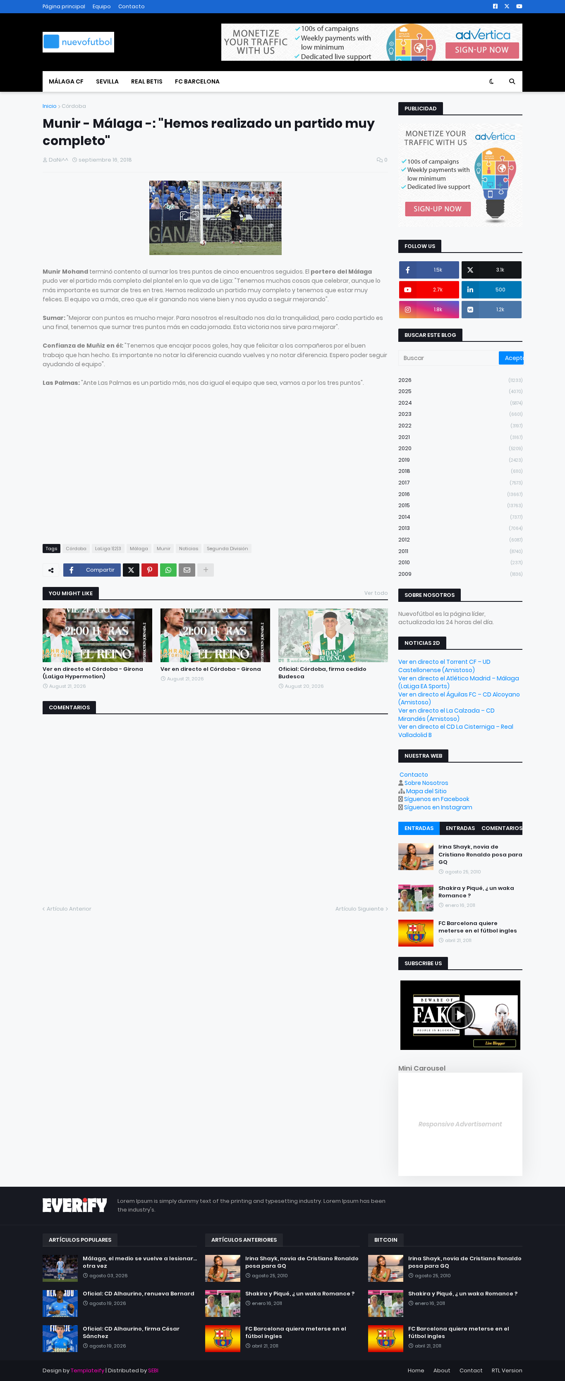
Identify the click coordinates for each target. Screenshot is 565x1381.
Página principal (64, 6)
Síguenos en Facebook (436, 799)
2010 (460, 562)
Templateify (87, 1370)
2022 (460, 425)
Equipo (102, 6)
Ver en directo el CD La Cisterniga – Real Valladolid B (455, 731)
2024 (460, 403)
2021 (460, 437)
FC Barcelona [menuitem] (197, 81)
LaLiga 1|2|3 (108, 548)
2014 (460, 517)
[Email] (187, 570)
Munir (163, 548)
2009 (460, 574)
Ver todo (376, 592)
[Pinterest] (149, 570)
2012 (460, 540)
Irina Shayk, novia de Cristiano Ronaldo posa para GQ (480, 854)
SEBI (153, 1370)
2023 (460, 414)
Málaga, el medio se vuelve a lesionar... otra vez (140, 1262)
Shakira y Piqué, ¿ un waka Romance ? (476, 892)
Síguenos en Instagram (438, 807)
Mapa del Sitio (426, 791)
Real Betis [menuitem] (147, 81)
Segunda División (227, 548)
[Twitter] (131, 570)
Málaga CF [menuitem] (66, 81)
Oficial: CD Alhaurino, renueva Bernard (138, 1294)
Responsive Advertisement (460, 1124)
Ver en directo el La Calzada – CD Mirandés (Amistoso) (446, 714)
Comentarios (501, 828)
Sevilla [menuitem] (107, 81)
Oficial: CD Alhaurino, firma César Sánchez (131, 1332)
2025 (460, 391)
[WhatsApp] (168, 570)
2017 (460, 483)
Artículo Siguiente (359, 909)
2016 (460, 494)
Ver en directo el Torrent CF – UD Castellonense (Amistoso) (444, 666)
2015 (460, 505)
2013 (460, 528)
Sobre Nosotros (426, 783)
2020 (460, 448)
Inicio (50, 106)
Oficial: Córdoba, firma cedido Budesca (322, 672)
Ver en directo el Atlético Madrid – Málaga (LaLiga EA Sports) (458, 682)
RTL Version (507, 1370)
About (441, 1370)
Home (416, 1370)
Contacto (131, 6)
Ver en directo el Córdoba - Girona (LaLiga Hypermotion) (93, 672)
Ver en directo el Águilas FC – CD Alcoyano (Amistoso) (459, 698)
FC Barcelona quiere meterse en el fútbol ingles (477, 927)
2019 (460, 460)
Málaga (139, 548)
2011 (460, 551)
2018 (460, 471)
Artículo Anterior (69, 909)
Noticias (188, 548)
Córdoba (74, 106)
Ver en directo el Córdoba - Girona (210, 669)
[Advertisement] (112, 473)
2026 (460, 380)
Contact (471, 1370)
